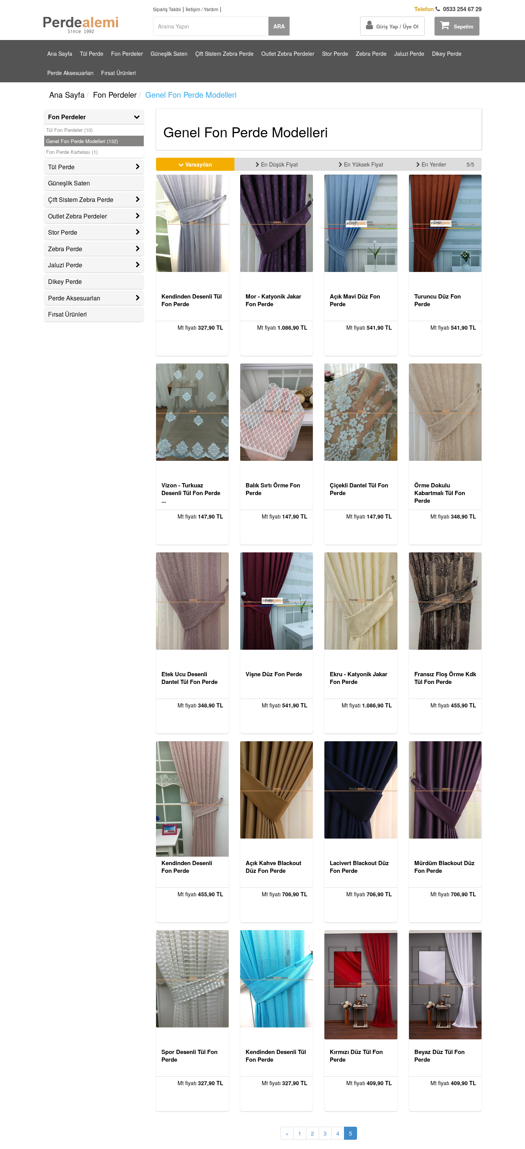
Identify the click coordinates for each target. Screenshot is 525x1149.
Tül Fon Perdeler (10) (69, 130)
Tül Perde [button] (61, 166)
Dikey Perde (447, 53)
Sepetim (461, 26)
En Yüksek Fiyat (362, 164)
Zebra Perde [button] (65, 248)
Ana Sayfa (59, 53)
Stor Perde (335, 53)
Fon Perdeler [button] (67, 116)
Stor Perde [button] (62, 232)
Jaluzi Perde (409, 53)
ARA (279, 26)
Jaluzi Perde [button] (65, 264)
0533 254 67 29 (448, 9)
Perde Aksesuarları (70, 73)
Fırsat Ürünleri (118, 73)
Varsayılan (198, 164)
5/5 (470, 164)
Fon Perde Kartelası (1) (72, 151)
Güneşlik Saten (169, 53)
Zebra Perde (371, 53)
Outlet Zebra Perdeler (287, 53)
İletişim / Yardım (202, 9)
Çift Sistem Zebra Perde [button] (80, 199)
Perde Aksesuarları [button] (74, 298)
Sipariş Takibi (167, 9)
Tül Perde (91, 53)
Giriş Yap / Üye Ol (396, 26)
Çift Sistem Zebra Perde (224, 53)
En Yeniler (433, 164)
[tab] (94, 117)
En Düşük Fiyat (278, 164)
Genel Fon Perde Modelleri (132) (82, 141)
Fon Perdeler (127, 53)
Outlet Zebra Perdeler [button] (77, 216)
